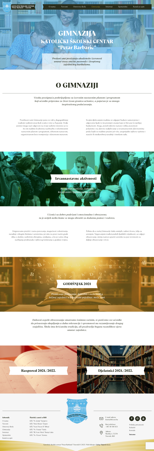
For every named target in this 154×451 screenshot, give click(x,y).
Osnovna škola (7, 426)
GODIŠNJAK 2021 (77, 284)
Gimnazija (6, 429)
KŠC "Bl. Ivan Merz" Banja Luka (41, 432)
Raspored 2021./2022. (38, 370)
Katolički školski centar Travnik (18, 7)
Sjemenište (6, 435)
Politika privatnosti (136, 425)
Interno (132, 434)
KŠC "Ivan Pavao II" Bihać (39, 426)
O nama (5, 421)
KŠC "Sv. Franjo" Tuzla (38, 429)
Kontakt (132, 430)
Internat (5, 432)
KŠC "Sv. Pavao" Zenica (38, 435)
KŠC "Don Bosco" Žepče (39, 424)
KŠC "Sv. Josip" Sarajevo (38, 421)
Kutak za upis (7, 438)
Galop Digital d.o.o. (103, 444)
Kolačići (132, 427)
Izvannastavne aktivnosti (75, 178)
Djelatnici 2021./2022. (115, 370)
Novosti (5, 424)
